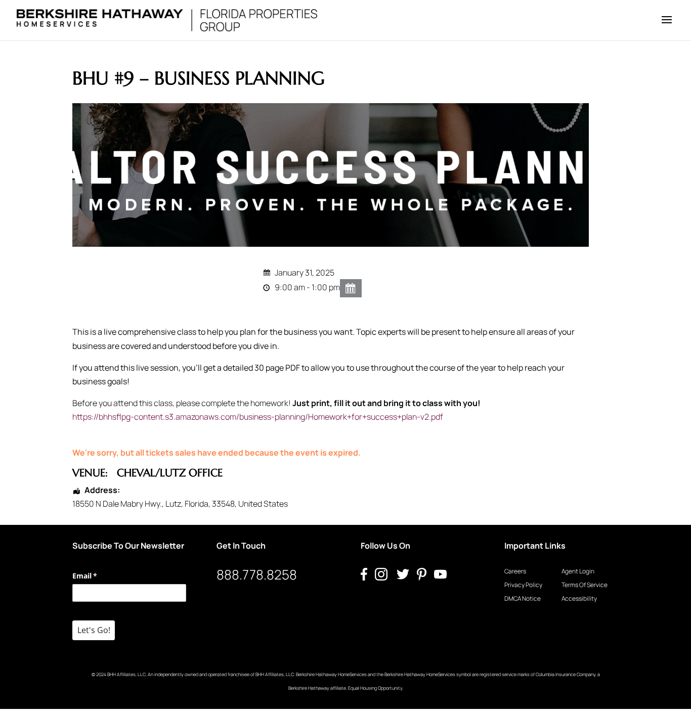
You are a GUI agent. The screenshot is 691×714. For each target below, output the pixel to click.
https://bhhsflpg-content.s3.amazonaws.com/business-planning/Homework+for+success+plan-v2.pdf (257, 416)
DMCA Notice (522, 598)
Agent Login (578, 571)
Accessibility (579, 598)
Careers (515, 571)
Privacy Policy (523, 585)
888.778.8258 (257, 574)
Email (99, 576)
